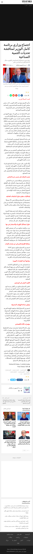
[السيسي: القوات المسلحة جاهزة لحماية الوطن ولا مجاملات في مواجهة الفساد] (9, 416)
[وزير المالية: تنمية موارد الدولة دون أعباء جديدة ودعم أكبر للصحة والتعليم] (23, 435)
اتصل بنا (14, 540)
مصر (21, 373)
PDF (18, 543)
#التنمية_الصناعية (8, 370)
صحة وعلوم (10, 534)
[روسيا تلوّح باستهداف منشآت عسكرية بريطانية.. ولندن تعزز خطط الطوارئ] (23, 416)
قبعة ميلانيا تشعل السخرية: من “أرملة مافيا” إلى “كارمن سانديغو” (24, 401)
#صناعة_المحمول (26, 373)
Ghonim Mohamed (11, 551)
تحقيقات (25, 537)
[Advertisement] (16, 23)
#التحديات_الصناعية (16, 370)
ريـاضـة (18, 537)
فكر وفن (19, 534)
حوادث (28, 540)
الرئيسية (27, 534)
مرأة (7, 540)
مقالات (10, 537)
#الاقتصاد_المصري (23, 370)
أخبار (28, 413)
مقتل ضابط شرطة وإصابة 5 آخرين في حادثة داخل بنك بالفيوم (9, 401)
